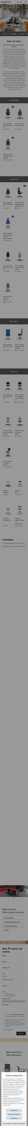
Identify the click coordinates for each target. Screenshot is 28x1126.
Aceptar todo (14, 1110)
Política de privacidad (18, 1124)
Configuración (14, 1118)
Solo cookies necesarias (14, 1114)
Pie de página (7, 1124)
